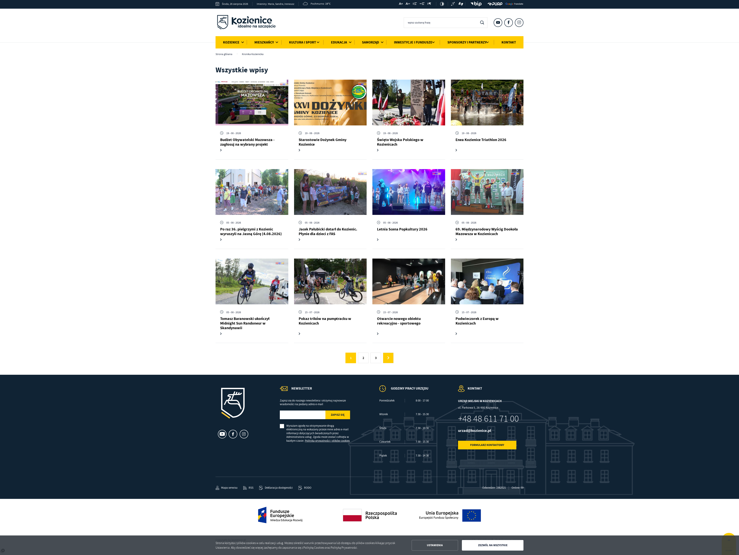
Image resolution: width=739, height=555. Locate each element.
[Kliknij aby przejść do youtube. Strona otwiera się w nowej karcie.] (498, 22)
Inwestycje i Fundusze (413, 42)
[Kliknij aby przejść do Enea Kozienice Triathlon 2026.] (487, 102)
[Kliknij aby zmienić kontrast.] (442, 4)
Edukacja (339, 42)
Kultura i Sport (302, 42)
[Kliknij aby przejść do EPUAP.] (494, 3)
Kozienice (231, 42)
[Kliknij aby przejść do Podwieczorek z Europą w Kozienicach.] (487, 281)
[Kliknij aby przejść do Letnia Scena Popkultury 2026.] (408, 192)
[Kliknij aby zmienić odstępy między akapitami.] (429, 4)
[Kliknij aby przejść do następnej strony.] (388, 358)
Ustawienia (435, 545)
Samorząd (370, 42)
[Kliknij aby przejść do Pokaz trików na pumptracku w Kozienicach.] (330, 281)
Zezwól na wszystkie (492, 545)
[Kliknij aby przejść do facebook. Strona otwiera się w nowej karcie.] (508, 22)
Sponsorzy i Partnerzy (467, 42)
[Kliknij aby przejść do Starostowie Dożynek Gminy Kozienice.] (330, 102)
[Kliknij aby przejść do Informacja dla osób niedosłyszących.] (453, 4)
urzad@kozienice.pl (474, 430)
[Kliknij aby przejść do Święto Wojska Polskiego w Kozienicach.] (408, 102)
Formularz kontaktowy (487, 445)
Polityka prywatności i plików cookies (327, 441)
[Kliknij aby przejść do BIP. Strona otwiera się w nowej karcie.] (474, 4)
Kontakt (509, 42)
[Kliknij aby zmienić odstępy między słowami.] (422, 4)
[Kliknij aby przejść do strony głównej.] (249, 23)
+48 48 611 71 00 (488, 419)
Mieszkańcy (264, 42)
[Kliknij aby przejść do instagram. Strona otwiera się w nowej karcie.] (519, 22)
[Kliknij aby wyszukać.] (482, 23)
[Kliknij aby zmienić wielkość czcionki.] (401, 4)
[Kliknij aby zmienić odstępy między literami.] (408, 4)
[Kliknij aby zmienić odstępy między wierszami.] (415, 4)
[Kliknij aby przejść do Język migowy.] (461, 4)
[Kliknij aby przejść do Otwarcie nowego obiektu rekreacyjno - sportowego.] (408, 281)
